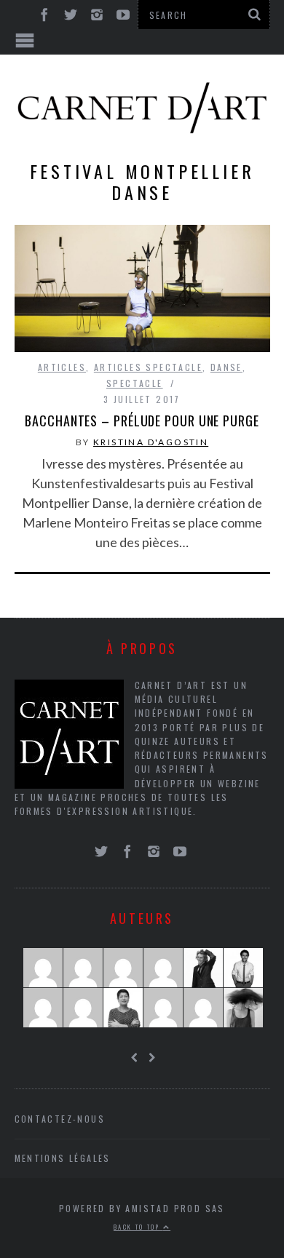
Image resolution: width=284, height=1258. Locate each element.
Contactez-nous (60, 1118)
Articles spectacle (148, 367)
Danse (226, 367)
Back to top (138, 1226)
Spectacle (134, 383)
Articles (62, 367)
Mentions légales (63, 1158)
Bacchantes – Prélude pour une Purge (142, 420)
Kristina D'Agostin (150, 442)
